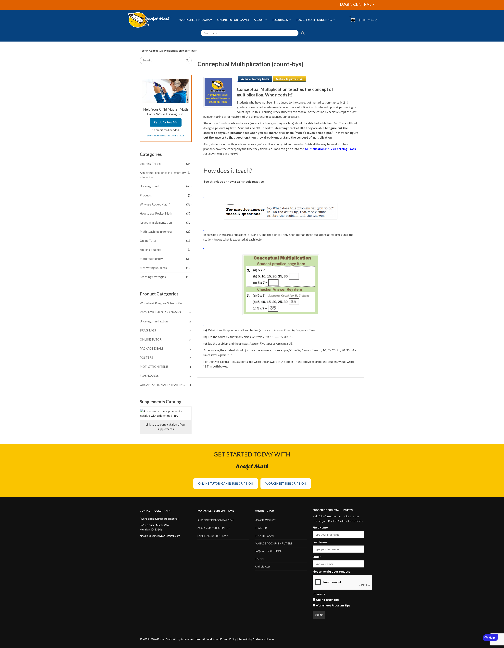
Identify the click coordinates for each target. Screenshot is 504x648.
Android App (262, 566)
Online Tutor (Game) (233, 19)
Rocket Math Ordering (314, 19)
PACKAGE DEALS (151, 348)
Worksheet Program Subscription (161, 303)
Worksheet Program (195, 19)
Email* (317, 557)
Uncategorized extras (154, 321)
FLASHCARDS (149, 375)
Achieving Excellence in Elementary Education (163, 175)
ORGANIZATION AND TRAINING (162, 384)
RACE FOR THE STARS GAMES (160, 312)
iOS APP (260, 558)
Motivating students (153, 267)
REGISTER (261, 528)
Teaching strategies (153, 277)
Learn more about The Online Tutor (165, 135)
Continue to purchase (287, 79)
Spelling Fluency (150, 249)
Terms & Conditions (206, 639)
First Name (320, 527)
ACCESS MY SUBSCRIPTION (213, 528)
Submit (319, 614)
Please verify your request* (332, 571)
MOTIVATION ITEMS (154, 366)
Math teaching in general (156, 231)
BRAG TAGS (148, 330)
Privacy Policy (228, 639)
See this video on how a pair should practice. (234, 181)
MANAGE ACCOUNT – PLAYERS (273, 543)
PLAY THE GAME (264, 535)
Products (146, 195)
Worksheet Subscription (285, 483)
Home (143, 50)
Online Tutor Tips (327, 600)
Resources (280, 19)
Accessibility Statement (251, 639)
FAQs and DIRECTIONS (268, 551)
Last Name (320, 542)
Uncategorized (149, 186)
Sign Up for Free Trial (166, 122)
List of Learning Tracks (257, 79)
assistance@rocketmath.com (163, 535)
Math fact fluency (151, 258)
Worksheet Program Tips (333, 605)
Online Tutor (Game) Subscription (225, 483)
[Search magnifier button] (302, 33)
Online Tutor (148, 240)
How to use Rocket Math (156, 213)
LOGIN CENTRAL (356, 4)
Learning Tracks (150, 163)
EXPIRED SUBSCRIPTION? (212, 535)
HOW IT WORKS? (265, 520)
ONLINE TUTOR (150, 339)
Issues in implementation (156, 222)
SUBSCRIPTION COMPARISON (215, 520)
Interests (319, 594)
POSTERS (146, 357)
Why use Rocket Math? (155, 204)
